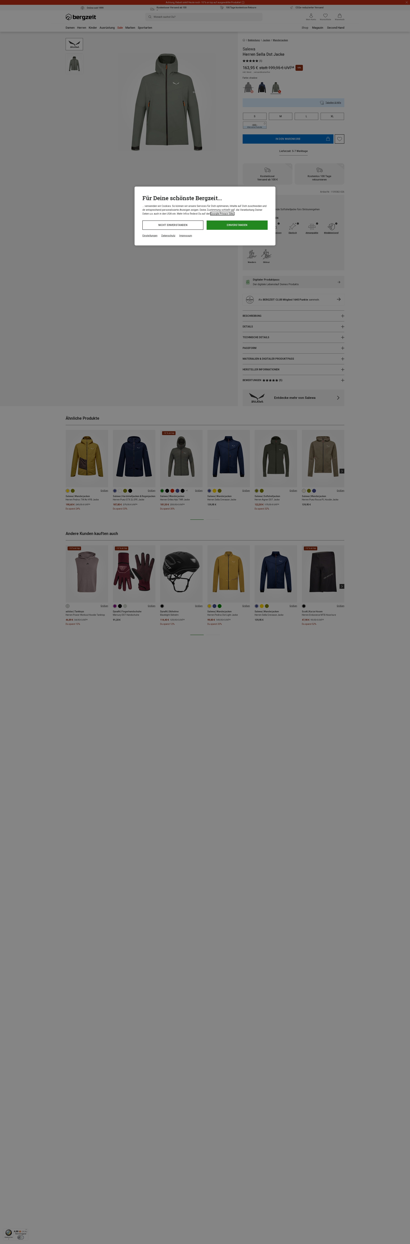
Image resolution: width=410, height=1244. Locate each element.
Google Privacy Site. (222, 213)
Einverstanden (237, 225)
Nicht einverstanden (172, 225)
